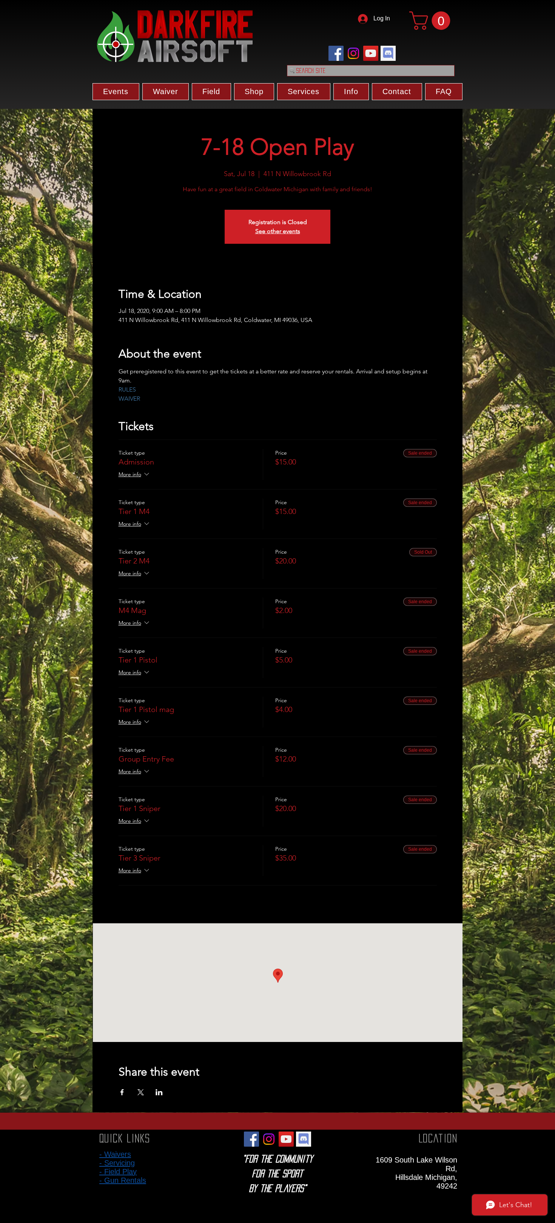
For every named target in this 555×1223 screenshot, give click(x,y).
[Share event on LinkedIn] (159, 1092)
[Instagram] (353, 53)
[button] (432, 20)
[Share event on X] (140, 1092)
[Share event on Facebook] (122, 1092)
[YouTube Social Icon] (370, 53)
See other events (277, 231)
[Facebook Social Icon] (336, 53)
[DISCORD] (388, 53)
